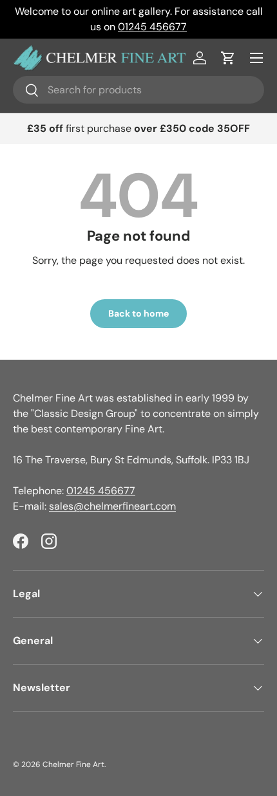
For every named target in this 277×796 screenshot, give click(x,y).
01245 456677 (152, 26)
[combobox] (138, 90)
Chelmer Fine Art (73, 764)
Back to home (138, 313)
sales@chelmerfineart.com (112, 506)
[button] (228, 58)
